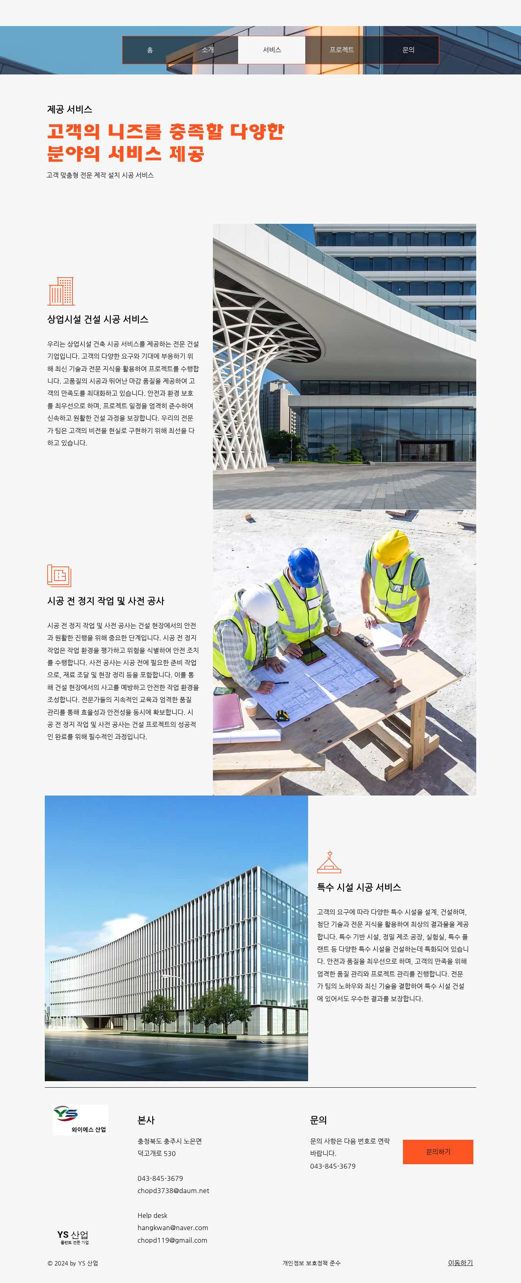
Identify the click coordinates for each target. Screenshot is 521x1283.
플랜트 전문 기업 (75, 1242)
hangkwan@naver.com (173, 1227)
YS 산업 (73, 1235)
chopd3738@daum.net (173, 1190)
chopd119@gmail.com (173, 1240)
